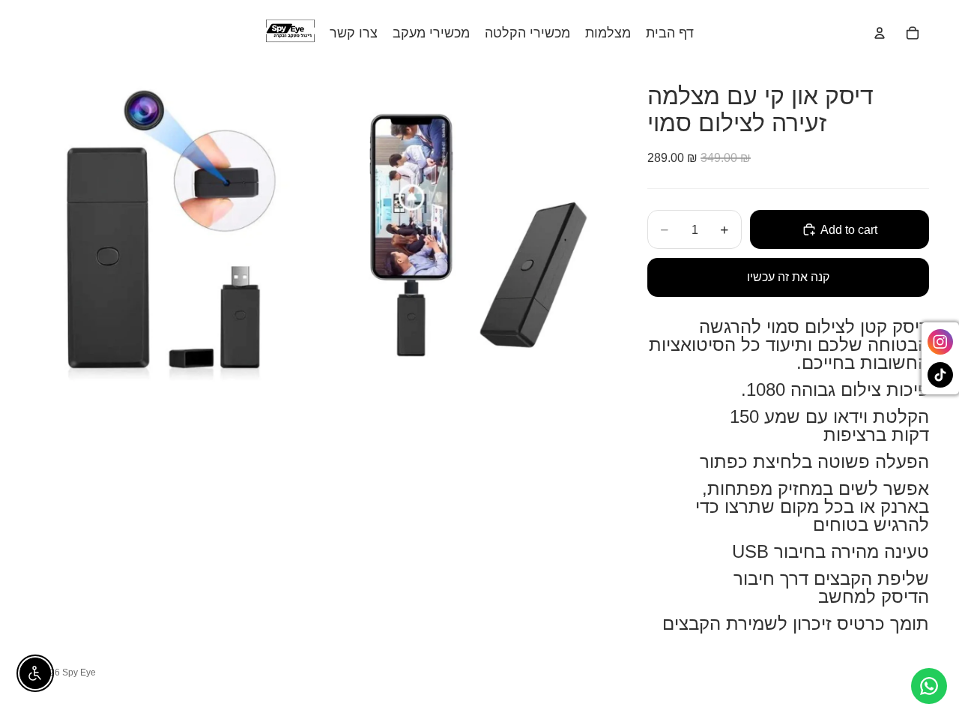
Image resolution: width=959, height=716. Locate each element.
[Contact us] (929, 686)
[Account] (879, 32)
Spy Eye (79, 672)
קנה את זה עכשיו (788, 277)
